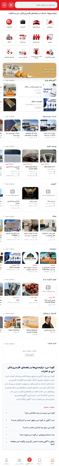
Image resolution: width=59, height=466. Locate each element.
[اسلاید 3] (25, 76)
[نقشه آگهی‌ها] (11, 5)
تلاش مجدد (29, 355)
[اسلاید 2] (29, 76)
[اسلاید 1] (33, 76)
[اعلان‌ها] (4, 5)
